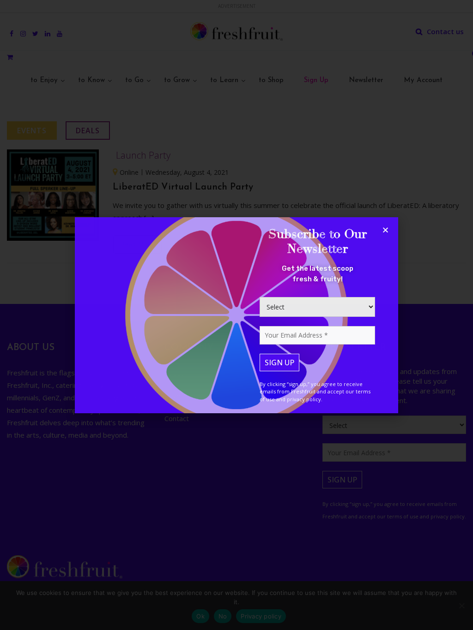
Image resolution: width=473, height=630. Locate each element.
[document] (236, 315)
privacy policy (304, 399)
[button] (385, 229)
